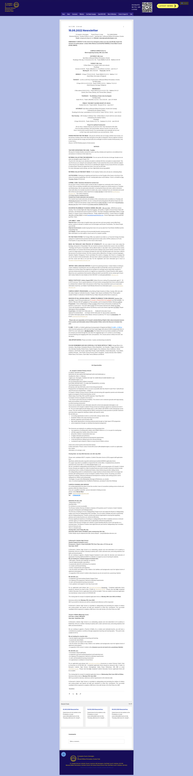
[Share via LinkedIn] (76, 694)
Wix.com (111, 767)
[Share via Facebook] (69, 694)
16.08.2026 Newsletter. (95, 709)
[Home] (63, 754)
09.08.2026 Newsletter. (120, 709)
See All (130, 703)
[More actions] (123, 26)
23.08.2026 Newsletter (71, 709)
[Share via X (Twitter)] (73, 694)
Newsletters (71, 688)
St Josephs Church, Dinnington (85, 756)
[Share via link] (80, 694)
